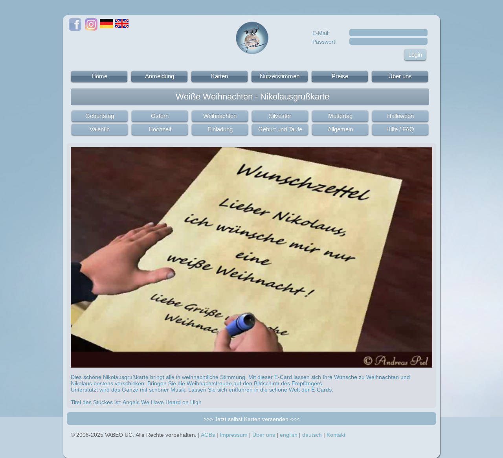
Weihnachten (220, 115)
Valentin (100, 129)
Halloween (400, 115)
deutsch (312, 435)
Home (99, 76)
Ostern (160, 115)
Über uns (400, 76)
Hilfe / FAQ (400, 129)
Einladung (220, 129)
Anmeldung (159, 76)
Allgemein (340, 129)
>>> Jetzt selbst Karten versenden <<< (251, 419)
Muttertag (340, 115)
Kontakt (336, 435)
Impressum (234, 435)
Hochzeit (160, 129)
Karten (219, 76)
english (288, 435)
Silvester (280, 115)
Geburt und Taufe (280, 129)
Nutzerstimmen (279, 76)
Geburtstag (99, 115)
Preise (340, 76)
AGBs (208, 435)
